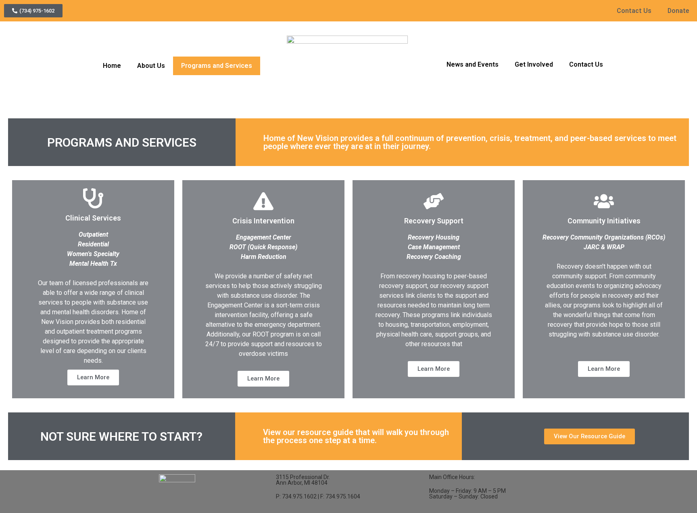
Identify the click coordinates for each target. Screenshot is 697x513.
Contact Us (634, 11)
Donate (678, 11)
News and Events (473, 64)
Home (112, 65)
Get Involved (534, 64)
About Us (151, 65)
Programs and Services (216, 65)
